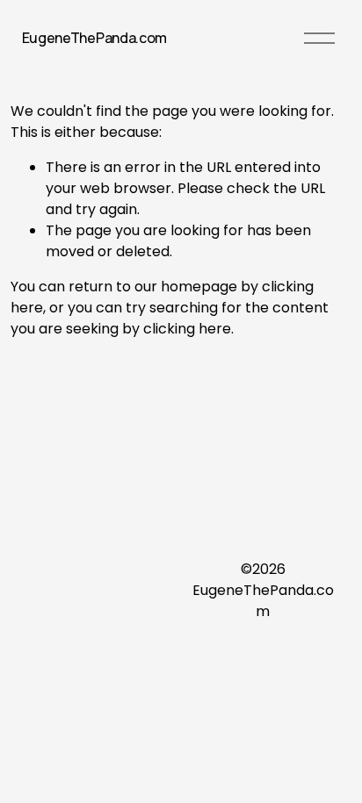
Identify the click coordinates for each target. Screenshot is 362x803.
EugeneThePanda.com (94, 37)
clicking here (187, 329)
